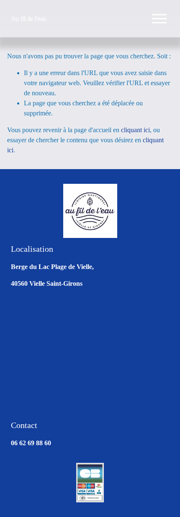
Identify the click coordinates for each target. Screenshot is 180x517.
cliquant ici (135, 129)
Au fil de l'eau (28, 18)
